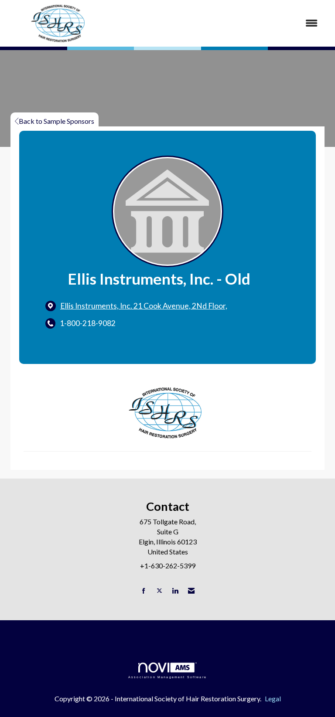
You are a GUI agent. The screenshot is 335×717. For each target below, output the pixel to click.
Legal (273, 698)
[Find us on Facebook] (144, 591)
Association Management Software (167, 677)
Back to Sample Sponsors (56, 121)
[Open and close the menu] (219, 23)
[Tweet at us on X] (159, 591)
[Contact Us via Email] (191, 591)
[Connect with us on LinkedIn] (175, 591)
